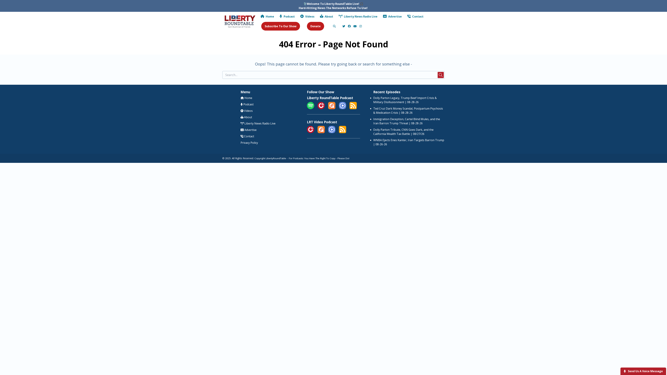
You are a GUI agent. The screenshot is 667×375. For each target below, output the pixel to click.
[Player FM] (321, 108)
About (328, 16)
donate (315, 26)
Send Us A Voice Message (645, 371)
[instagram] (360, 26)
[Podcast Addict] (331, 108)
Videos (309, 16)
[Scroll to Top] (658, 358)
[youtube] (355, 26)
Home (269, 16)
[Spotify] (310, 108)
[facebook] (349, 26)
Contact (417, 16)
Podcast (289, 16)
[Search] (334, 26)
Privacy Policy (249, 143)
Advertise (395, 16)
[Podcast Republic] (342, 108)
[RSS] (353, 108)
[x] (344, 26)
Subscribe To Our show (281, 26)
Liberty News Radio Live (360, 16)
